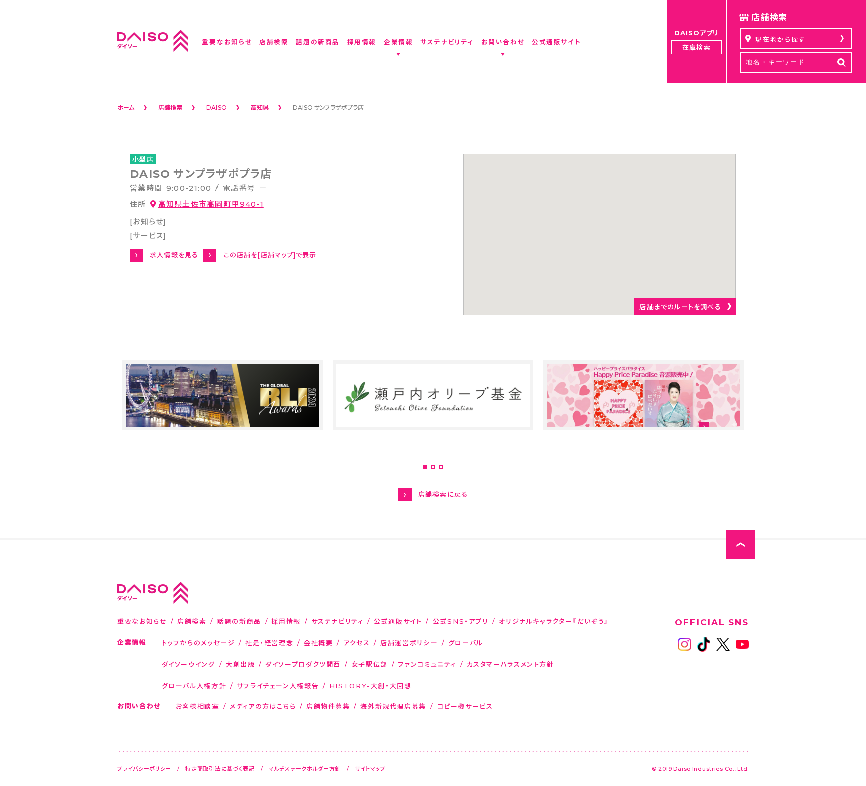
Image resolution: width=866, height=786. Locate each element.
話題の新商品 (239, 621)
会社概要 (318, 642)
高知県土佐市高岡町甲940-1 (211, 203)
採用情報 (286, 621)
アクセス (356, 642)
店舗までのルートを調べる (680, 306)
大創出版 (240, 664)
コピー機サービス (465, 706)
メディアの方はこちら (263, 706)
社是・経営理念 (269, 642)
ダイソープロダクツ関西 (303, 664)
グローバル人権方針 (194, 685)
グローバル (465, 642)
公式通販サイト (398, 621)
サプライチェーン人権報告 (278, 685)
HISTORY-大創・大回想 (370, 685)
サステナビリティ (337, 621)
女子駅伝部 (369, 664)
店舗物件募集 (328, 706)
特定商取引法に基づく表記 (220, 768)
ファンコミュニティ (427, 664)
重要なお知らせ (142, 621)
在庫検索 (696, 47)
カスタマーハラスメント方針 (510, 664)
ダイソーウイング (188, 664)
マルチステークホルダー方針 (305, 768)
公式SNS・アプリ (460, 621)
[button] (425, 467)
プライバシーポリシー (144, 768)
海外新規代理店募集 (393, 706)
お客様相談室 (198, 706)
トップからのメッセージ (198, 642)
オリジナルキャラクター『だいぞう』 (554, 621)
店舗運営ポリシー (409, 642)
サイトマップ (370, 768)
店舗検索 (192, 621)
